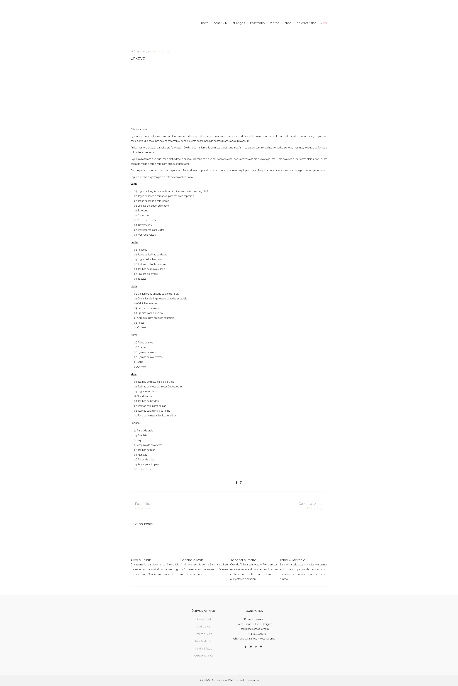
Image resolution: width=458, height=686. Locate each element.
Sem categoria (160, 51)
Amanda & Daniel (203, 656)
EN (320, 23)
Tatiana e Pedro (203, 634)
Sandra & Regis (203, 648)
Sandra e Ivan (203, 626)
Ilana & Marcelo (203, 641)
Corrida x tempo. (311, 504)
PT (325, 23)
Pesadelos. (143, 504)
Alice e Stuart (203, 619)
